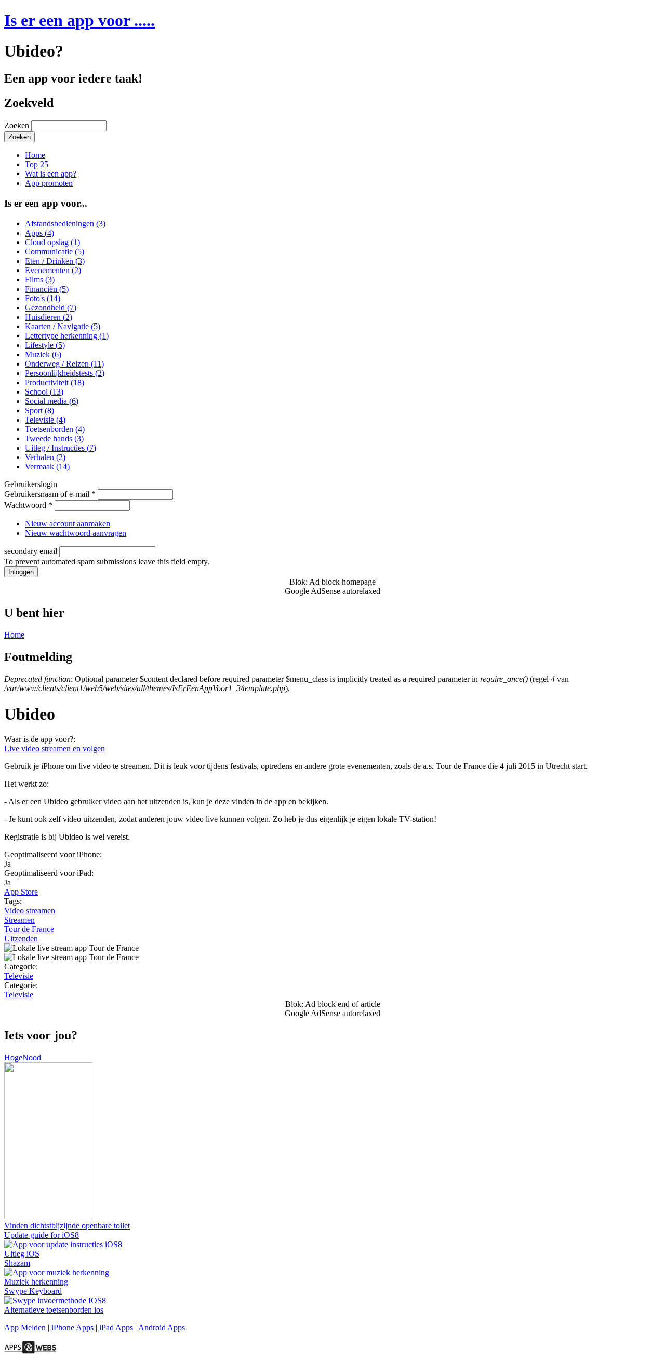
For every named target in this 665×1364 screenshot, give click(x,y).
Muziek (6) (43, 354)
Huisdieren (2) (48, 317)
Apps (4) (39, 232)
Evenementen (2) (53, 270)
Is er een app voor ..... (79, 20)
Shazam (17, 1263)
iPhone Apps (72, 1327)
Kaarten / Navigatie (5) (62, 326)
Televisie (18, 975)
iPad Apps (116, 1327)
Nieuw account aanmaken (67, 523)
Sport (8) (39, 410)
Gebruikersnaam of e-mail (50, 494)
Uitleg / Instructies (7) (60, 447)
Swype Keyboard (33, 1291)
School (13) (44, 391)
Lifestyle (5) (45, 345)
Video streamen (29, 910)
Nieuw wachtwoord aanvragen (75, 533)
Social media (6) (51, 401)
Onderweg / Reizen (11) (64, 363)
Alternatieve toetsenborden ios (53, 1309)
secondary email (31, 551)
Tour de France (29, 929)
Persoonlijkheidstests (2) (64, 373)
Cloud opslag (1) (52, 242)
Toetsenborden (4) (55, 429)
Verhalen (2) (45, 457)
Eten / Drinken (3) (55, 260)
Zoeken (17, 125)
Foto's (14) (42, 298)
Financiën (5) (47, 289)
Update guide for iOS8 (41, 1235)
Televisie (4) (45, 419)
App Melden (25, 1327)
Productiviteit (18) (54, 382)
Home (35, 155)
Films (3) (40, 279)
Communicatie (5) (54, 251)
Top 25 (36, 164)
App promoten (49, 183)
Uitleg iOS (21, 1253)
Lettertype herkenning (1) (67, 335)
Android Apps (161, 1327)
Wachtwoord (28, 505)
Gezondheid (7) (50, 307)
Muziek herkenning (36, 1281)
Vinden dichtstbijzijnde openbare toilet (67, 1225)
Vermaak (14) (47, 466)
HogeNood (22, 1057)
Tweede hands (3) (54, 438)
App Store (21, 891)
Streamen (19, 919)
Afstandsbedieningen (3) (65, 223)
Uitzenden (21, 938)
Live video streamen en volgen (54, 748)
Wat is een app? (50, 173)
